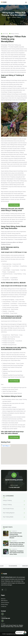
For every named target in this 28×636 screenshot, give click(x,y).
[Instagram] (2, 589)
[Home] (3, 2)
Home (8, 17)
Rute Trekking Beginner (8, 512)
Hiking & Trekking (16, 17)
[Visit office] (2, 620)
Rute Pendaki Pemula (8, 508)
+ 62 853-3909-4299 (14, 487)
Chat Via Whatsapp (14, 205)
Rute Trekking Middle (8, 516)
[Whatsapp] (5, 589)
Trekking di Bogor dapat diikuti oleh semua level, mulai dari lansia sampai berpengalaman (17, 544)
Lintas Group (5, 33)
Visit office (3, 623)
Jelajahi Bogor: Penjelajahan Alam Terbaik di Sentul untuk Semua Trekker (17, 552)
